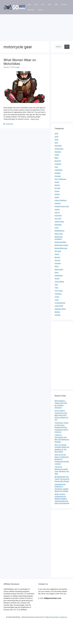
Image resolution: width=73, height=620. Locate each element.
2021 (42, 4)
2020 (49, 4)
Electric (57, 185)
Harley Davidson (60, 200)
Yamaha (57, 315)
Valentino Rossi (60, 309)
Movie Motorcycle (61, 248)
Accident (58, 152)
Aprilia (57, 155)
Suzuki (57, 278)
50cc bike (58, 146)
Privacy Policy (54, 617)
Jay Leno (58, 218)
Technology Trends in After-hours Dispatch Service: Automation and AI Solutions (61, 427)
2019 (56, 4)
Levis (56, 228)
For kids (57, 188)
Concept (64, 4)
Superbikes (30, 10)
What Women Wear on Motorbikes (20, 62)
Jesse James (59, 221)
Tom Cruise (59, 291)
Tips (56, 284)
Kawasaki (58, 225)
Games (57, 194)
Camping (58, 164)
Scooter (57, 260)
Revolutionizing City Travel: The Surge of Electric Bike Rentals (62, 479)
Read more (35, 119)
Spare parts (59, 269)
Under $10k (59, 306)
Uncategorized (60, 303)
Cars (56, 167)
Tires (56, 288)
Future (57, 191)
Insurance (58, 215)
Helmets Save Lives (62, 206)
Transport (58, 294)
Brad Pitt (58, 161)
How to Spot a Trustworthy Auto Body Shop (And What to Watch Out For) (61, 415)
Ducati (57, 182)
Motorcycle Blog (60, 242)
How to (57, 212)
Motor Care (59, 234)
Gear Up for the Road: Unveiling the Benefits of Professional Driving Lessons (62, 459)
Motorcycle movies (61, 245)
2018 (56, 133)
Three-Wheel (59, 281)
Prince (57, 254)
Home (29, 4)
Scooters (58, 263)
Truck (57, 300)
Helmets (40, 10)
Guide (57, 197)
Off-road (58, 251)
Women (57, 312)
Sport (57, 272)
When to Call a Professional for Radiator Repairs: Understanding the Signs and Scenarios (62, 498)
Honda (57, 209)
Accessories (9, 124)
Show (57, 266)
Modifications (59, 231)
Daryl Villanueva (60, 179)
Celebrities (58, 170)
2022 (36, 4)
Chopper (58, 173)
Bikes (56, 158)
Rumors (57, 257)
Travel (57, 297)
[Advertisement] (36, 26)
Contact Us (63, 617)
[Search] (66, 47)
